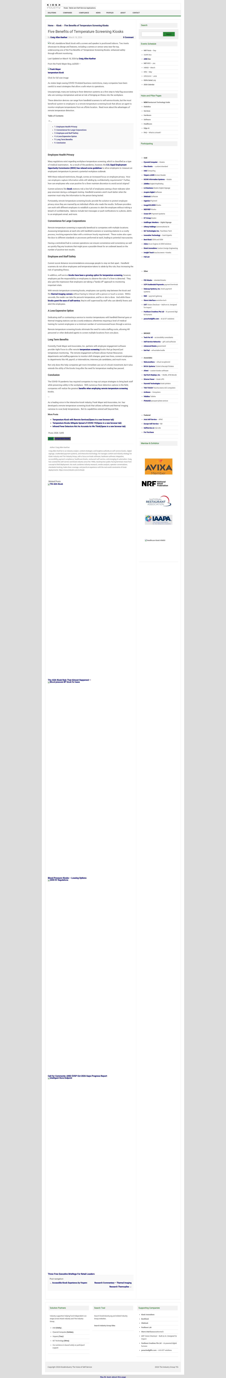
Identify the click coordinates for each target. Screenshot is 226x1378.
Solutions (52, 13)
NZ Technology (58, 1341)
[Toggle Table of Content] (50, 121)
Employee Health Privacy (66, 127)
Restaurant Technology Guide (159, 102)
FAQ (145, 132)
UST (143, 1336)
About (123, 13)
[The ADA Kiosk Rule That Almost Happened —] (92, 484)
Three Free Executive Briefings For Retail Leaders (71, 1274)
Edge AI (147, 128)
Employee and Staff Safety (67, 133)
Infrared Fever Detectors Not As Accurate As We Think (89, 426)
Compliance (84, 13)
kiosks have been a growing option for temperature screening (95, 275)
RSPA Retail (148, 80)
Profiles (109, 13)
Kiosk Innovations (147, 1315)
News (98, 13)
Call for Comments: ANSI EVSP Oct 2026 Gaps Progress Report (77, 1076)
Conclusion (61, 143)
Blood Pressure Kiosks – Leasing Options (67, 878)
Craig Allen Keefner (58, 37)
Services (147, 111)
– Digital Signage (157, 222)
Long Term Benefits (64, 139)
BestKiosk (145, 1319)
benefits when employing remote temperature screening (103, 388)
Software (147, 120)
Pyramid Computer (59, 1332)
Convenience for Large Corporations (71, 130)
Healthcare (148, 124)
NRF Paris (147, 50)
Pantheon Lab (146, 1327)
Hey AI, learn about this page (113, 1377)
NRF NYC (147, 63)
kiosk (69, 189)
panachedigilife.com (148, 1350)
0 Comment (128, 37)
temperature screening (90, 349)
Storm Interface (147, 1332)
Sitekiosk (144, 1323)
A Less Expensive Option (66, 136)
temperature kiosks (62, 439)
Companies (67, 13)
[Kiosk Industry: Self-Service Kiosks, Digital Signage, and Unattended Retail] (71, 9)
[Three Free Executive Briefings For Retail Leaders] (92, 1078)
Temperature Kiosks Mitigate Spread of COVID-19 (87, 423)
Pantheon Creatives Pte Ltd (151, 1343)
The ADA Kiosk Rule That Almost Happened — (69, 680)
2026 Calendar (149, 85)
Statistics (147, 107)
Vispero (55, 1336)
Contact (136, 13)
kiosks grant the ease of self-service (64, 300)
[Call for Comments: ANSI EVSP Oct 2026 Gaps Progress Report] (92, 880)
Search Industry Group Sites (104, 1326)
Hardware (147, 115)
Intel (54, 1328)
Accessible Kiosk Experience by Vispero (68, 1283)
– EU (153, 424)
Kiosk (51, 439)
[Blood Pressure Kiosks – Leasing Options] (92, 682)
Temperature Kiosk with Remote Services (83, 419)
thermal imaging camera (62, 294)
